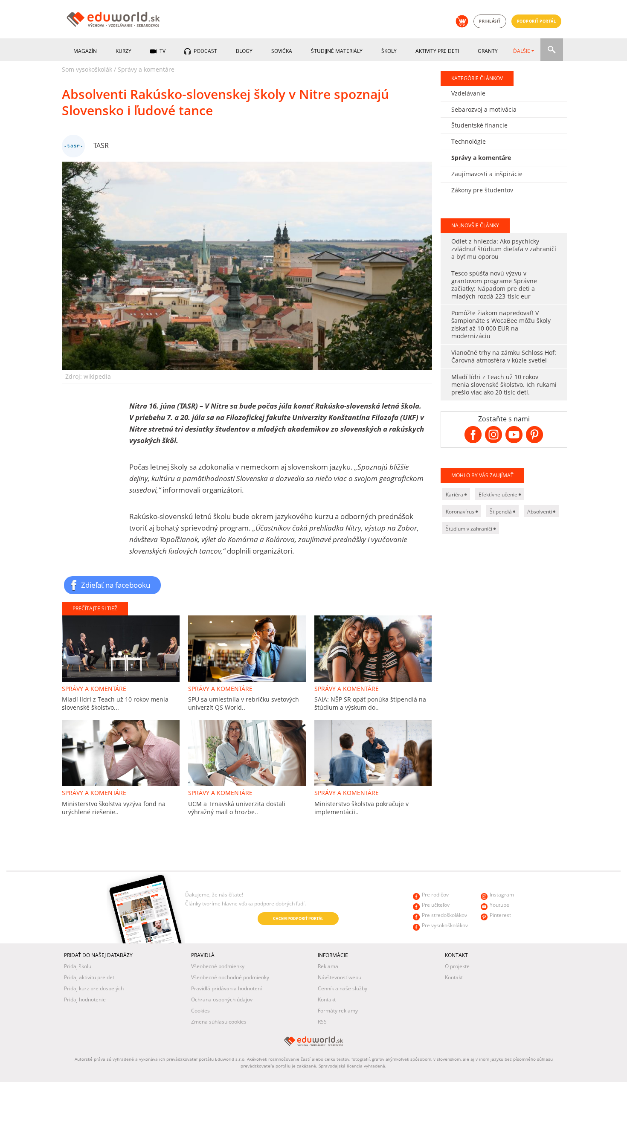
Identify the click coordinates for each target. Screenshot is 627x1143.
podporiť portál (536, 21)
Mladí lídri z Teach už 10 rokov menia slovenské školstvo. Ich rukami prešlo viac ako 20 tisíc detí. (504, 384)
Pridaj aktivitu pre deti (90, 977)
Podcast (204, 51)
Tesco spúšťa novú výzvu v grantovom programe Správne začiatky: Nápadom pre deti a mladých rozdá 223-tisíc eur (494, 284)
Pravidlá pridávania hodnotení (226, 988)
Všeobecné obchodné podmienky (230, 977)
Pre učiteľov (436, 904)
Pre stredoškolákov (444, 915)
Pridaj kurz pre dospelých (94, 988)
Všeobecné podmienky (217, 966)
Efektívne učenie (499, 494)
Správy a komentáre (146, 69)
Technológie (468, 141)
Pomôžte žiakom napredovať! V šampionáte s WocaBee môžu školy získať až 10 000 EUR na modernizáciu (501, 324)
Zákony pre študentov (482, 190)
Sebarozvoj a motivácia (484, 109)
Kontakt (327, 999)
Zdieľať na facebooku (115, 585)
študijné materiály (337, 51)
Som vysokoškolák (87, 69)
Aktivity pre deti (437, 51)
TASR (101, 145)
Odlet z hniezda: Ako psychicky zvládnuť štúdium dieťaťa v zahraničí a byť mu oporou (503, 249)
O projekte (457, 966)
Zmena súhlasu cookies (219, 1021)
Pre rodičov (435, 894)
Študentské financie (479, 125)
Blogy (244, 51)
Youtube (499, 904)
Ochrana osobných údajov (222, 999)
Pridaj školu (77, 966)
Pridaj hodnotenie (85, 999)
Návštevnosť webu (339, 977)
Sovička (281, 51)
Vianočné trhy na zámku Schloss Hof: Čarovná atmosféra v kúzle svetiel (503, 356)
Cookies (200, 1010)
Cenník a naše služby (342, 988)
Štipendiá (501, 511)
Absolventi (540, 511)
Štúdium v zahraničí (469, 528)
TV (161, 51)
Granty (488, 51)
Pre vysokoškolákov (445, 925)
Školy (389, 51)
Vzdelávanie (468, 93)
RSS (322, 1021)
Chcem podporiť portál (298, 918)
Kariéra (455, 494)
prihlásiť (490, 21)
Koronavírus (461, 511)
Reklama (328, 966)
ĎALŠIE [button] (521, 51)
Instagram (502, 894)
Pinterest (500, 915)
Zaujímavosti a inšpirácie (486, 174)
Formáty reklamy (338, 1010)
